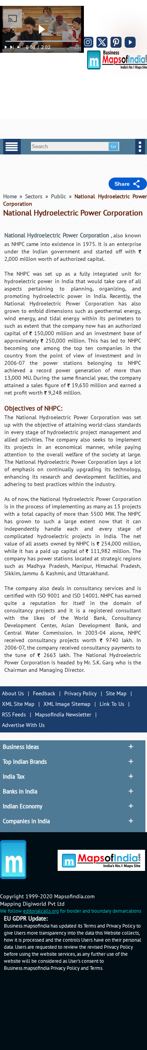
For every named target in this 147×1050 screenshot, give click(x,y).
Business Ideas (21, 746)
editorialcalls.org (41, 911)
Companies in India (26, 821)
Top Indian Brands (25, 761)
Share (122, 184)
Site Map (116, 693)
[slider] (41, 41)
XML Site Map (18, 704)
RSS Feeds (14, 714)
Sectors (33, 196)
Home (10, 196)
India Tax (14, 776)
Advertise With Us (23, 725)
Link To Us (112, 704)
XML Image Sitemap (67, 704)
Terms (96, 968)
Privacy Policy (80, 693)
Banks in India (20, 791)
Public (58, 196)
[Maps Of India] (117, 68)
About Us (13, 693)
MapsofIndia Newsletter (63, 714)
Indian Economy (22, 806)
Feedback (44, 693)
